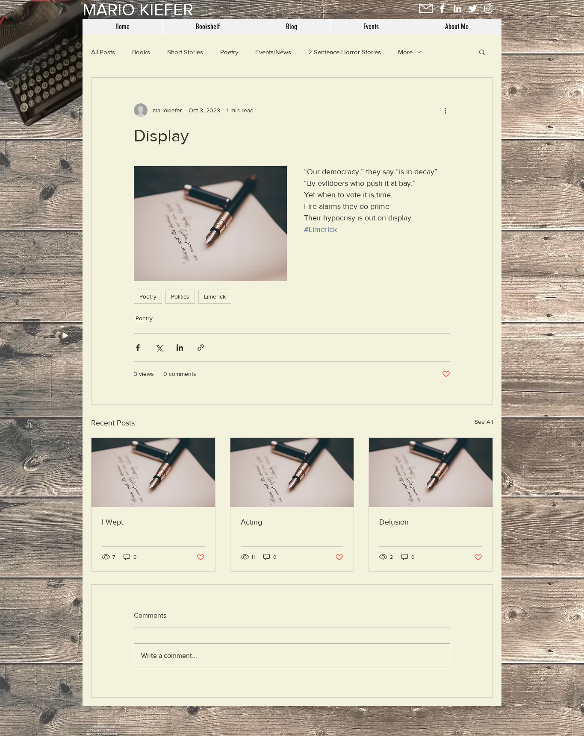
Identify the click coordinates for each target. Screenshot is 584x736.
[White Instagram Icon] (488, 8)
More (405, 52)
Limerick (215, 296)
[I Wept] (153, 472)
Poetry (229, 52)
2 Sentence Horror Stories (344, 52)
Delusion (394, 522)
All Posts (103, 52)
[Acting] (292, 472)
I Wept (112, 522)
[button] (482, 51)
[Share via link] (201, 347)
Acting (251, 522)
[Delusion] (431, 472)
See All (484, 421)
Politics (180, 296)
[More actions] (445, 110)
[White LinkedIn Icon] (457, 8)
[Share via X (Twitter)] (159, 347)
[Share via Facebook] (138, 347)
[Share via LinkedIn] (180, 347)
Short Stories (185, 52)
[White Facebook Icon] (442, 8)
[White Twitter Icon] (472, 8)
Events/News (273, 52)
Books (141, 52)
